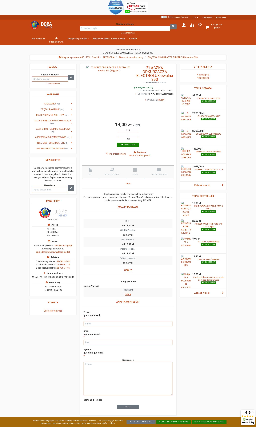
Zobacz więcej (201, 185)
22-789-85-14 (63, 261)
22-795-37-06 (63, 267)
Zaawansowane (128, 33)
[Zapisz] (71, 188)
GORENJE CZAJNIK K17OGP (208, 98)
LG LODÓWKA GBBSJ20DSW (208, 134)
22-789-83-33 (63, 264)
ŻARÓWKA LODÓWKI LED (208, 259)
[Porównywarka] (192, 25)
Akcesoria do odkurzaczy (131, 57)
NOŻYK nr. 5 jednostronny (208, 242)
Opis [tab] (90, 174)
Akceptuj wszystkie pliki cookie (209, 422)
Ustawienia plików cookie (141, 422)
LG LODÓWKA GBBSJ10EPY (208, 116)
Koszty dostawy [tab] (112, 174)
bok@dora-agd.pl (63, 245)
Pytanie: (93, 351)
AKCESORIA (109, 57)
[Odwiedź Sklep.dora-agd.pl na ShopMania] (116, 7)
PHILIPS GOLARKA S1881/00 (208, 152)
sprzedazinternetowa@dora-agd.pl (53, 252)
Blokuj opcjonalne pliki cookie (173, 422)
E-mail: (92, 314)
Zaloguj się (204, 74)
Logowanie (207, 17)
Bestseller (48, 310)
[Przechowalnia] (200, 25)
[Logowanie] (184, 25)
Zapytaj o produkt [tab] (159, 174)
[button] (195, 17)
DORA (161, 100)
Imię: (92, 332)
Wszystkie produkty (77, 38)
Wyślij (128, 407)
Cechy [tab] (135, 174)
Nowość (58, 310)
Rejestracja (221, 17)
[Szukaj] (173, 26)
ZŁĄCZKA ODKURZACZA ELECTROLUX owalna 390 (173, 57)
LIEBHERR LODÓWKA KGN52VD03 (208, 169)
